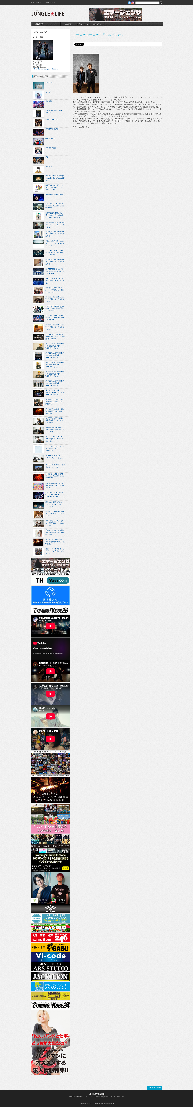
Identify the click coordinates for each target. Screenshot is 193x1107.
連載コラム (97, 24)
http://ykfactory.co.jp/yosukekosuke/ (45, 69)
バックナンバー (53, 24)
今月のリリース (82, 24)
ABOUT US (39, 24)
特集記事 (68, 24)
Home (71, 1096)
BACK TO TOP (154, 1088)
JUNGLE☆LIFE (48, 14)
